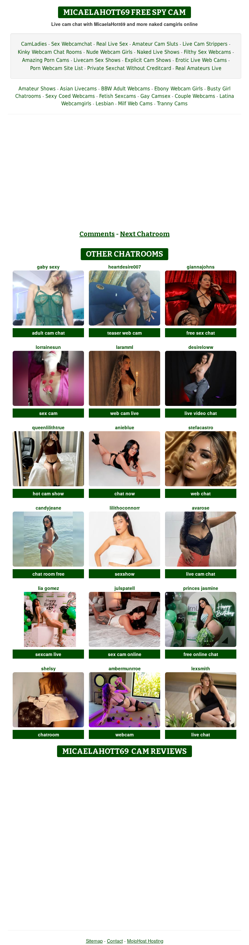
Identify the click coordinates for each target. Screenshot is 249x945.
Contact (115, 941)
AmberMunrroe (125, 668)
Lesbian (105, 103)
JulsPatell (124, 588)
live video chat (200, 413)
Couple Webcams (195, 96)
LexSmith (200, 668)
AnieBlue (124, 427)
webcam (124, 734)
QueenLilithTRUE (48, 427)
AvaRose (200, 507)
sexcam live (48, 654)
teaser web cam (124, 332)
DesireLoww (200, 347)
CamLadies (34, 44)
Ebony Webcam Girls (178, 89)
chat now (124, 493)
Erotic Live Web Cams (201, 60)
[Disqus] (124, 841)
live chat (200, 734)
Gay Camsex (155, 96)
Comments (97, 234)
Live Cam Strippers (205, 44)
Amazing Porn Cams (45, 60)
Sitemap (94, 941)
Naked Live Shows (158, 52)
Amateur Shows (37, 89)
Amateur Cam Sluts (155, 44)
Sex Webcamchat (71, 44)
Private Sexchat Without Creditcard (129, 68)
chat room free (48, 573)
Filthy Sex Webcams (207, 52)
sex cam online (124, 654)
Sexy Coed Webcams (70, 96)
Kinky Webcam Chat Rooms (50, 52)
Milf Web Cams (135, 103)
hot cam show (48, 493)
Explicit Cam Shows (148, 60)
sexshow (125, 573)
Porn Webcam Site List (56, 68)
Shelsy (48, 668)
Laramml (124, 347)
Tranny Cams (172, 103)
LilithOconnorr (125, 507)
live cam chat (200, 573)
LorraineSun (48, 347)
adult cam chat (48, 332)
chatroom (48, 734)
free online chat (201, 654)
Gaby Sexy (48, 266)
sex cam (48, 413)
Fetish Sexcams (117, 96)
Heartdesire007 (124, 266)
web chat (201, 493)
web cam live (124, 413)
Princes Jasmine (200, 588)
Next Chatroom (145, 234)
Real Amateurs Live (198, 68)
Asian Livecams (78, 89)
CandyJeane (48, 507)
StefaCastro (200, 427)
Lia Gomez (48, 588)
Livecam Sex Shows (97, 60)
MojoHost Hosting (145, 941)
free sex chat (200, 332)
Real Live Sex (112, 44)
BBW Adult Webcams (125, 89)
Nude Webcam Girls (109, 52)
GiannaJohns (201, 266)
